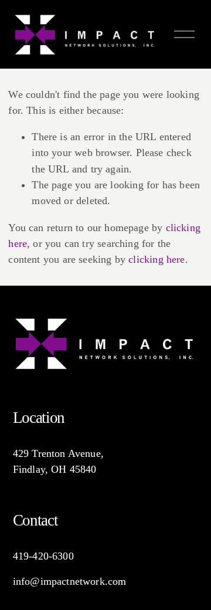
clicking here (156, 259)
